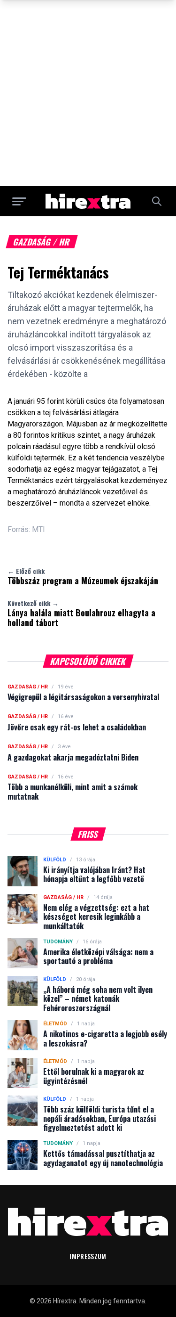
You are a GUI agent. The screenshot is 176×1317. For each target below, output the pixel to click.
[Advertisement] (88, 93)
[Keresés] (156, 201)
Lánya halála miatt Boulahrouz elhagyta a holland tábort (81, 613)
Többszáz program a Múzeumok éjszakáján (83, 576)
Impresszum (88, 1256)
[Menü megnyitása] (19, 201)
